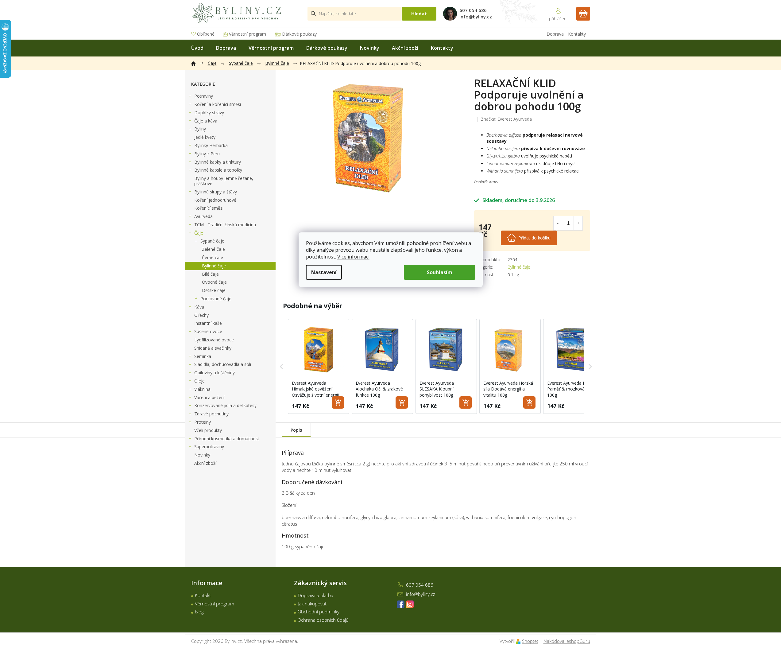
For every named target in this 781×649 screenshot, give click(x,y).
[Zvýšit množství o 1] (578, 223)
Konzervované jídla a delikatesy (225, 405)
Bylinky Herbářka (211, 145)
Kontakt (203, 595)
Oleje (199, 381)
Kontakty (577, 34)
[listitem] (318, 366)
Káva (199, 307)
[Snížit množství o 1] (558, 223)
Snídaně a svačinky (212, 348)
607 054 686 (419, 585)
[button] (282, 366)
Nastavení (324, 272)
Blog (199, 611)
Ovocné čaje (214, 282)
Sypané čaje (212, 241)
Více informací (353, 256)
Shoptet (530, 641)
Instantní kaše (208, 323)
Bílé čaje (210, 274)
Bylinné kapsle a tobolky (218, 170)
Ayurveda (203, 216)
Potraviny (203, 96)
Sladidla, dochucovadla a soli (222, 364)
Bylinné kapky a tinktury (217, 162)
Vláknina (202, 389)
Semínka (202, 356)
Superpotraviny (209, 446)
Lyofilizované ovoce (214, 340)
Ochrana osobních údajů (323, 620)
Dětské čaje (214, 290)
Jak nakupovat (312, 603)
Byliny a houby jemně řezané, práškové (223, 180)
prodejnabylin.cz (400, 604)
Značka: (506, 119)
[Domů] (196, 62)
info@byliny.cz (420, 594)
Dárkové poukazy (299, 34)
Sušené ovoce (208, 331)
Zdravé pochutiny (211, 414)
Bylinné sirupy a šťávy (215, 192)
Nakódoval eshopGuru (566, 641)
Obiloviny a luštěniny (214, 372)
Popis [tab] (296, 430)
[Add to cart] (338, 402)
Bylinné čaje (214, 266)
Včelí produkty (208, 430)
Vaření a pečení (209, 397)
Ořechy (201, 315)
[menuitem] (197, 48)
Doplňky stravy (209, 112)
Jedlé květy (204, 137)
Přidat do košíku (534, 238)
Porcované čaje (215, 298)
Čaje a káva (205, 121)
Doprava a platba (315, 595)
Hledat (419, 13)
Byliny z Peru (207, 154)
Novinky (202, 455)
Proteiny (202, 422)
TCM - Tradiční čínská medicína (225, 224)
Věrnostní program (247, 34)
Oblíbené (206, 34)
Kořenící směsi (208, 208)
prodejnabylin (410, 604)
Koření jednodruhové (215, 200)
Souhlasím (439, 272)
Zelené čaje (213, 249)
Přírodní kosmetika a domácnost (226, 438)
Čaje (198, 233)
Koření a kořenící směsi (217, 104)
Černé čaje (212, 257)
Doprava (555, 34)
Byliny (200, 129)
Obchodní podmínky (318, 611)
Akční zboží (205, 463)
